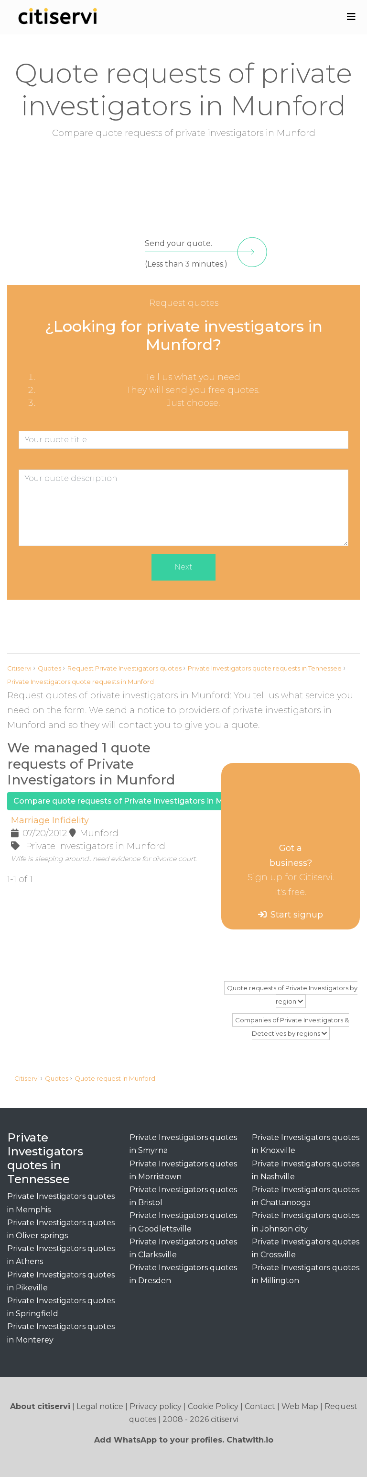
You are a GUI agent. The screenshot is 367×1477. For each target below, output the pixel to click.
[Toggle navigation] (351, 16)
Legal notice (99, 1406)
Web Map (299, 1406)
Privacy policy (156, 1406)
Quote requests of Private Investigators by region (292, 994)
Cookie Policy (213, 1406)
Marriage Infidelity (50, 820)
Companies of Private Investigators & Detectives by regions (292, 1026)
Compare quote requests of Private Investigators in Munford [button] (131, 801)
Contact (260, 1406)
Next (183, 566)
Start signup (296, 914)
